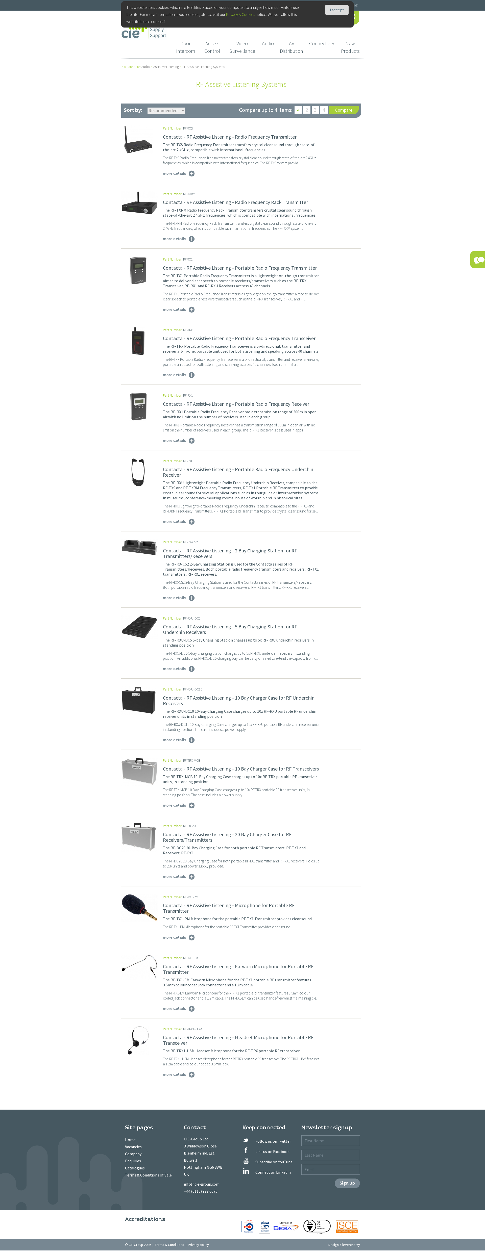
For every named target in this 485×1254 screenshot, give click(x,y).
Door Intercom (185, 47)
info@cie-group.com (202, 1184)
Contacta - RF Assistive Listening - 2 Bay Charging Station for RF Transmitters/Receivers (230, 553)
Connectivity (321, 43)
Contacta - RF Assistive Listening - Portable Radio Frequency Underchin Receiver (238, 472)
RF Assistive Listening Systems (203, 66)
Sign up (347, 1183)
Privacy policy (198, 1244)
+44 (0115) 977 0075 (200, 1191)
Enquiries (133, 1160)
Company (133, 1153)
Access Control (212, 47)
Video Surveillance (242, 47)
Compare (343, 110)
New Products (350, 47)
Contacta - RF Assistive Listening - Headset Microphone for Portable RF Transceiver (238, 1040)
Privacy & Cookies (240, 14)
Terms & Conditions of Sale (148, 1175)
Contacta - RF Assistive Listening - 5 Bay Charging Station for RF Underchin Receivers (230, 629)
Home (130, 1139)
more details (174, 173)
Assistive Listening (166, 66)
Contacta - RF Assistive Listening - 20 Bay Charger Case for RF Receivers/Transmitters (227, 837)
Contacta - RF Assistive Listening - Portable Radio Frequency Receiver (236, 404)
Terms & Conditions (169, 1244)
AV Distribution (291, 47)
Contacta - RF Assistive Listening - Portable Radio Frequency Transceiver (239, 338)
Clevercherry (350, 1244)
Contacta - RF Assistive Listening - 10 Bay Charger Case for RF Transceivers (241, 768)
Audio (268, 43)
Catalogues (135, 1167)
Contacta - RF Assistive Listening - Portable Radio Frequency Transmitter (240, 268)
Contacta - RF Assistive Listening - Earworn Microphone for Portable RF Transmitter (238, 969)
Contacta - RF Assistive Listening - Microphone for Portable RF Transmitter (229, 908)
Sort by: (133, 109)
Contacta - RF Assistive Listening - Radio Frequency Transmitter (230, 137)
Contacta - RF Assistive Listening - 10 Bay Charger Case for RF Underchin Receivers (238, 700)
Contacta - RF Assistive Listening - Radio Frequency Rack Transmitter (235, 202)
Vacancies (133, 1146)
